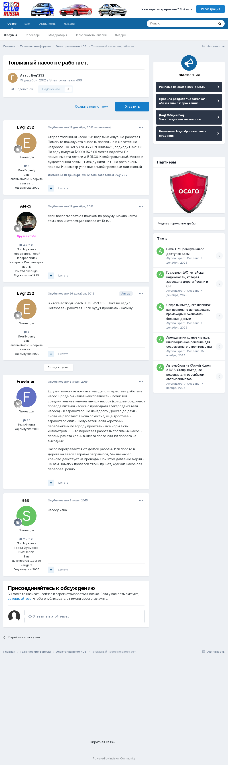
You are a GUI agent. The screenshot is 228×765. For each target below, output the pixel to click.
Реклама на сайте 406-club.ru (182, 87)
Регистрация (210, 9)
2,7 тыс (28, 539)
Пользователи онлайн (91, 35)
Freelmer (26, 381)
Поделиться (23, 89)
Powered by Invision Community (114, 758)
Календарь (33, 35)
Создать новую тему (91, 106)
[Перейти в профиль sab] (26, 516)
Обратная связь (102, 742)
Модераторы (58, 35)
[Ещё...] (140, 127)
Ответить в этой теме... (50, 616)
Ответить (132, 106)
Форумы (10, 35)
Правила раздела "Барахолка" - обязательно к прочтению (183, 101)
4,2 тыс (28, 245)
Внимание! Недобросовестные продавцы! (182, 133)
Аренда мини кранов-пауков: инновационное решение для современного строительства (189, 342)
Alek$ (25, 206)
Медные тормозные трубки (177, 223)
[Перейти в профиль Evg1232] (13, 78)
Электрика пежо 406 (65, 80)
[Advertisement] (114, 693)
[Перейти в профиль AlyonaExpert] (160, 251)
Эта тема (203, 23)
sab (25, 500)
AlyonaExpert (175, 258)
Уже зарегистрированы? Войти (166, 9)
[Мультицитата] (51, 188)
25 (28, 420)
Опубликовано (71, 127)
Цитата (63, 188)
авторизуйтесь (19, 598)
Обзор (11, 23)
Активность (47, 23)
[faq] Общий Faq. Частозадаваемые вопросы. (180, 117)
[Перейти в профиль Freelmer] (26, 397)
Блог (27, 23)
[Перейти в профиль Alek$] (26, 222)
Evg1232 (37, 75)
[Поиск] (220, 23)
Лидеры (120, 35)
